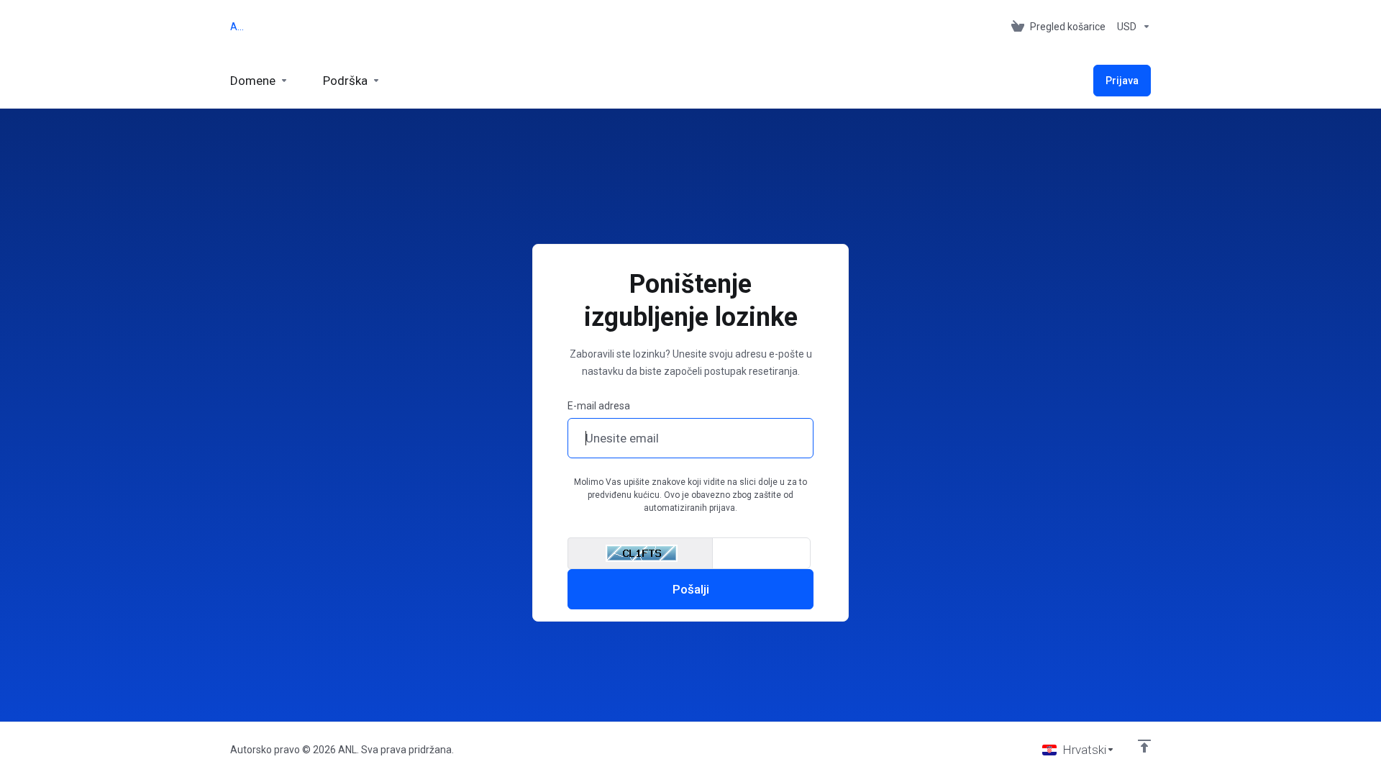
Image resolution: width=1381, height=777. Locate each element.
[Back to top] (1144, 746)
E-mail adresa (599, 406)
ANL (239, 26)
